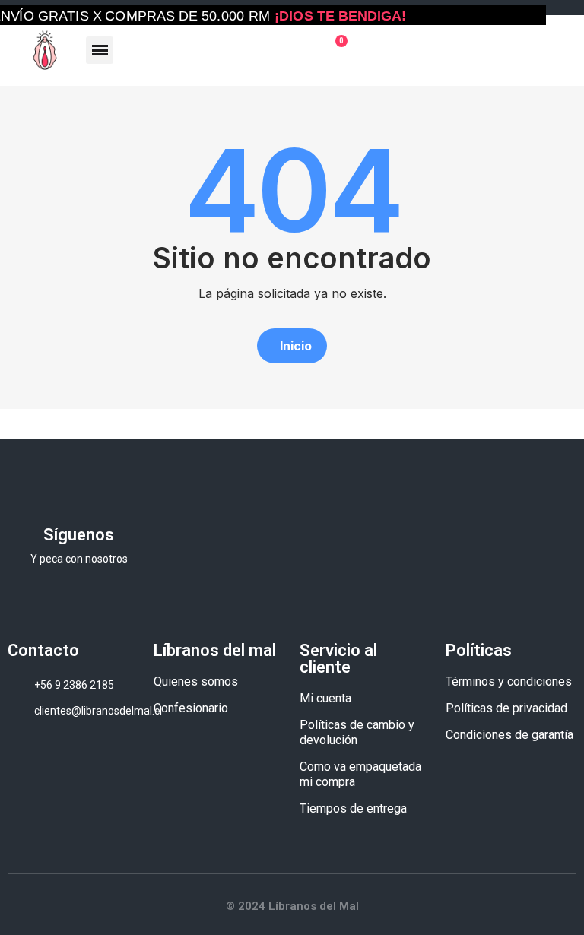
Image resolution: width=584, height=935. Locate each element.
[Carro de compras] (334, 50)
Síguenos (78, 534)
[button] (292, 345)
